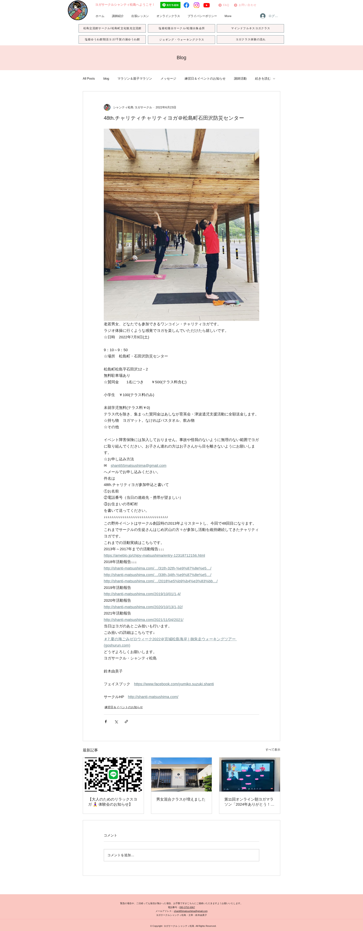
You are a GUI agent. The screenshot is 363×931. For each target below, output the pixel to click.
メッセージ (168, 78)
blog (106, 78)
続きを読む (263, 78)
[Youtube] (206, 5)
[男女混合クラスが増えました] (181, 775)
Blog (181, 57)
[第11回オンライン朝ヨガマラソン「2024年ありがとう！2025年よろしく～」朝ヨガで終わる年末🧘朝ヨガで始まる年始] (249, 775)
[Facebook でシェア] (106, 722)
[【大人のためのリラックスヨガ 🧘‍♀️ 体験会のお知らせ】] (113, 775)
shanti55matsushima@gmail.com (191, 911)
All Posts (89, 78)
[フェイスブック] (186, 5)
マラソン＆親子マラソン (134, 78)
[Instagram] (196, 5)
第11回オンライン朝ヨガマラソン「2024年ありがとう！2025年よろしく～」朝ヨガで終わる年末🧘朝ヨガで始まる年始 (249, 802)
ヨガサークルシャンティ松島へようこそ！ (125, 4)
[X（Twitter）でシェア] (116, 722)
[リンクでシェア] (126, 722)
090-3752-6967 (187, 907)
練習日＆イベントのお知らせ (205, 78)
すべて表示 (273, 749)
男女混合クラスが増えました (180, 799)
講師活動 (240, 78)
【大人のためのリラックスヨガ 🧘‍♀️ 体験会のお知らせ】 (112, 801)
